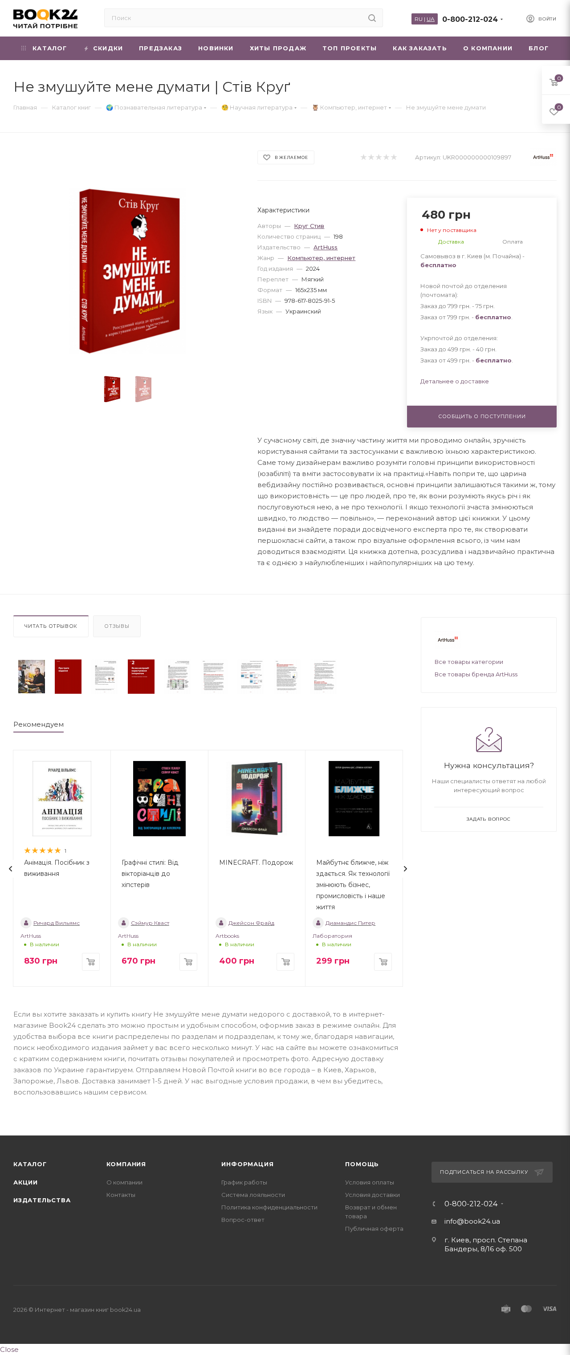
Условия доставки (372, 1194)
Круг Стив (309, 225)
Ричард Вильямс (56, 923)
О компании (124, 1182)
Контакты (120, 1194)
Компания (126, 1164)
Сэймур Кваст (150, 923)
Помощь (362, 1164)
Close (9, 1349)
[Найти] (372, 17)
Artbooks (227, 935)
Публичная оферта (374, 1228)
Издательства (42, 1200)
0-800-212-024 (470, 19)
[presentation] (11, 869)
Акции (25, 1182)
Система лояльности (253, 1194)
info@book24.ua (472, 1221)
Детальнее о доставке (454, 381)
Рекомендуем (38, 724)
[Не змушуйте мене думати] (31, 677)
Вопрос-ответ (243, 1219)
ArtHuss (326, 247)
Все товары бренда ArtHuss (476, 674)
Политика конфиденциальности (269, 1207)
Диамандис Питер (350, 923)
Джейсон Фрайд (251, 923)
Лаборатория (332, 935)
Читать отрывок (50, 626)
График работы (244, 1182)
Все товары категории (469, 661)
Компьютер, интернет (321, 257)
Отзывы (117, 626)
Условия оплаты (369, 1182)
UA (431, 19)
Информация (247, 1164)
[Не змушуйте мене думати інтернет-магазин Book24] (128, 270)
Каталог (30, 1164)
